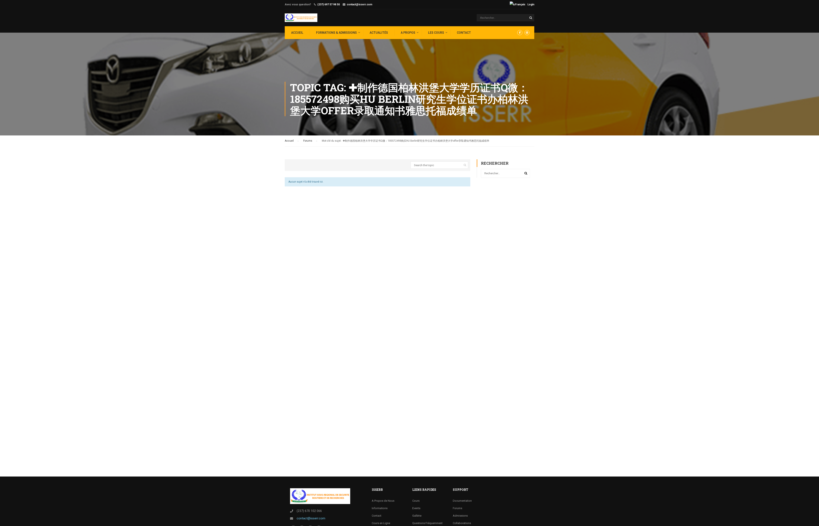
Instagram (527, 32)
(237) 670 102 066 (309, 511)
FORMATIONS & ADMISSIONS (336, 32)
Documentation (462, 500)
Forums (307, 140)
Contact (464, 32)
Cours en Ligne (381, 523)
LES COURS (436, 32)
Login (530, 4)
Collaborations (462, 523)
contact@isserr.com (359, 4)
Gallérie (416, 515)
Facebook (519, 32)
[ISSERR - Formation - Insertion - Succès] (301, 17)
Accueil (289, 140)
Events (416, 508)
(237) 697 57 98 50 (328, 4)
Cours (416, 500)
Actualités (379, 32)
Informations (380, 508)
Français (520, 4)
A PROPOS (408, 32)
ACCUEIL (297, 32)
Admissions (460, 515)
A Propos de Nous (383, 500)
